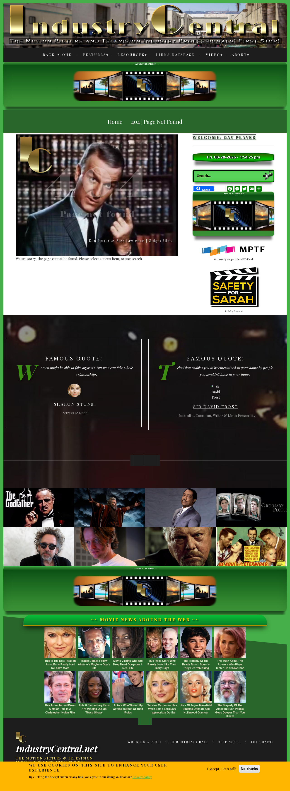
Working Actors (145, 742)
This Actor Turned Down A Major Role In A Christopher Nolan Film (60, 709)
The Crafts (262, 742)
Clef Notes (229, 742)
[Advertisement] (145, 85)
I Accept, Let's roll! (221, 769)
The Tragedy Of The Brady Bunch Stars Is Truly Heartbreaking (196, 664)
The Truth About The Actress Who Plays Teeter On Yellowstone (230, 664)
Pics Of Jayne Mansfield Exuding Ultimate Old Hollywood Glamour (196, 709)
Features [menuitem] (92, 55)
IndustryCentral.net (56, 748)
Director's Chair (190, 742)
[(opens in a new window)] (233, 250)
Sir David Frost (215, 406)
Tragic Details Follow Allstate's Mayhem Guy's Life (94, 664)
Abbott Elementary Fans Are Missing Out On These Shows (94, 709)
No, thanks (249, 769)
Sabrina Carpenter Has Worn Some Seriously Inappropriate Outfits (162, 709)
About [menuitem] (237, 55)
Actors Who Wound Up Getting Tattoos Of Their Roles (128, 709)
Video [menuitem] (210, 55)
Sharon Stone (74, 404)
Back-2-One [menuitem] (57, 54)
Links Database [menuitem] (175, 54)
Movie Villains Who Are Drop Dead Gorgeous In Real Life (128, 664)
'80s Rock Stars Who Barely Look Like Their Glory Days (161, 664)
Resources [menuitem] (128, 55)
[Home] (21, 737)
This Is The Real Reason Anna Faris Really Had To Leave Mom (60, 664)
